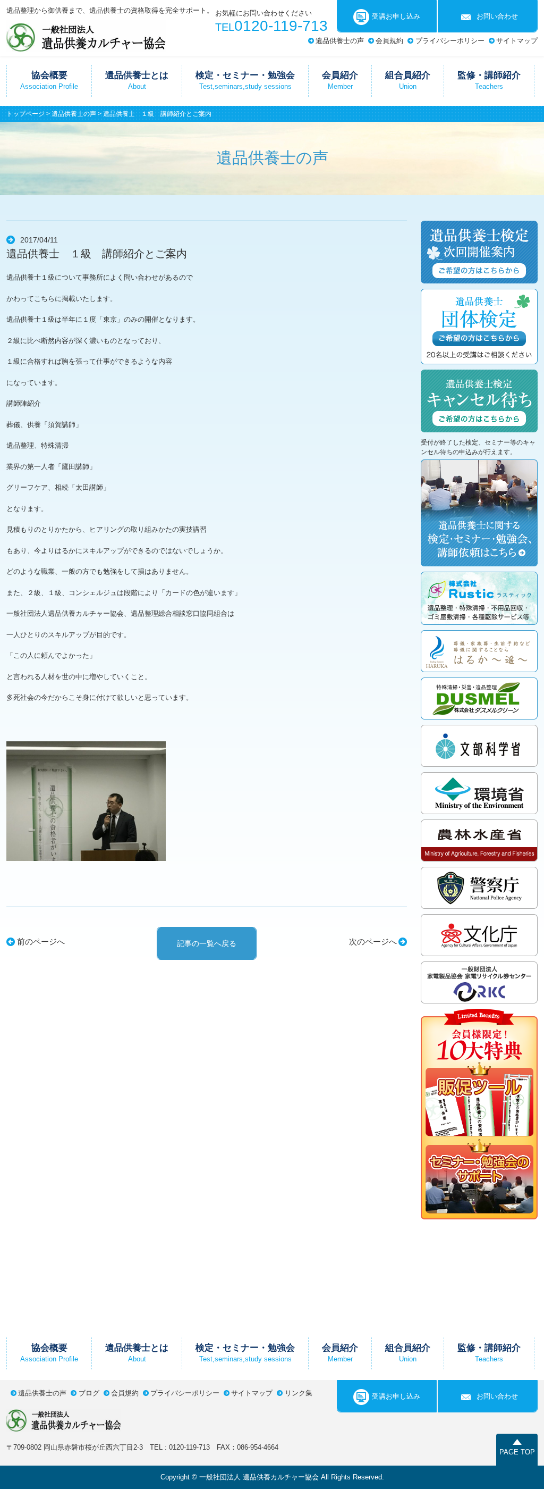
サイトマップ (517, 41)
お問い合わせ (497, 16)
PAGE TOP (517, 1452)
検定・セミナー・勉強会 (245, 80)
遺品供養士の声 (340, 41)
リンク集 (298, 1393)
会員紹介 (340, 80)
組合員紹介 (407, 80)
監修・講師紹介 (489, 80)
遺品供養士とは (136, 80)
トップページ (25, 114)
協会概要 (49, 80)
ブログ (89, 1393)
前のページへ (41, 941)
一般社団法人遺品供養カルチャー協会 (86, 36)
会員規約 (389, 41)
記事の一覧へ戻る (206, 943)
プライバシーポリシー (449, 41)
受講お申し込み (396, 16)
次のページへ (373, 941)
